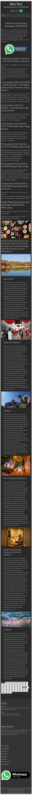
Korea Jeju (4, 759)
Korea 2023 (4, 751)
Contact (14, 792)
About (10, 792)
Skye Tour (16, 4)
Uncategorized (5, 764)
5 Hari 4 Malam (5, 746)
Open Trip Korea (5, 761)
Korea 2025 (4, 756)
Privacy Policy (20, 792)
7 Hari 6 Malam (5, 748)
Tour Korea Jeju (9, 30)
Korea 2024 (4, 753)
